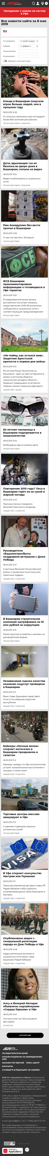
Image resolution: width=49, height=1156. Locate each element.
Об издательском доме (15, 1053)
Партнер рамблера (24, 1143)
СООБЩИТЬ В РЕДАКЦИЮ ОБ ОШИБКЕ (21, 1070)
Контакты (7, 1066)
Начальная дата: (9, 51)
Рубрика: (6, 46)
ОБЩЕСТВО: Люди (12, 390)
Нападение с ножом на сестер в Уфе (24, 12)
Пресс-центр (32, 1063)
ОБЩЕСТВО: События (14, 511)
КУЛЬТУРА (8, 1025)
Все (5, 31)
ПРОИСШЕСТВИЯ (11, 241)
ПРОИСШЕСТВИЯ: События (16, 123)
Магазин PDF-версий (13, 1063)
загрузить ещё (25, 1035)
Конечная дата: (9, 56)
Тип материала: (9, 41)
